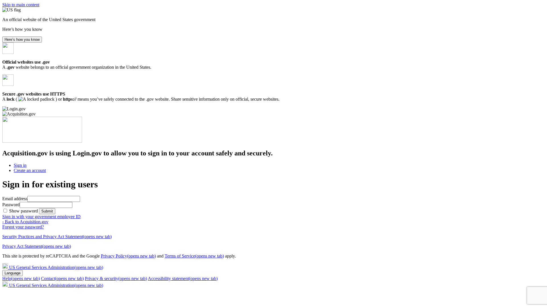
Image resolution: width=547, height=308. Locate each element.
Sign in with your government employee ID (41, 216)
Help (21, 278)
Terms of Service (194, 256)
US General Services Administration (56, 267)
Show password (24, 210)
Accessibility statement (183, 278)
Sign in (20, 165)
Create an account (30, 170)
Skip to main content (20, 4)
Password (11, 204)
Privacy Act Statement (36, 246)
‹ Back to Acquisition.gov (25, 221)
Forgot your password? (23, 226)
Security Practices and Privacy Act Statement (57, 236)
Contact (62, 278)
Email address (14, 198)
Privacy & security (116, 278)
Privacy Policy (128, 256)
